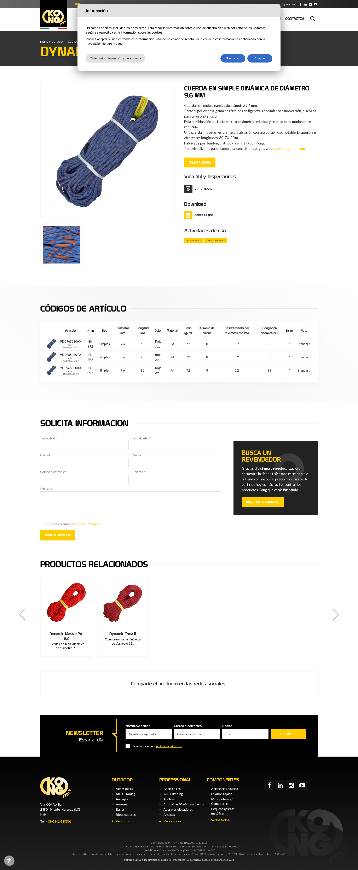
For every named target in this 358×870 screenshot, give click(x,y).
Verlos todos (125, 821)
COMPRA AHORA (200, 162)
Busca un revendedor (262, 501)
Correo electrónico (54, 472)
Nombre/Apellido (138, 726)
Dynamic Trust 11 (122, 634)
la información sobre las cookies (140, 32)
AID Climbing (125, 794)
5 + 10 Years (204, 188)
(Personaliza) (177, 859)
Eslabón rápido (221, 794)
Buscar (312, 18)
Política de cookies (159, 859)
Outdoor (58, 41)
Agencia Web (226, 859)
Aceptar (260, 58)
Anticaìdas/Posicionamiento (183, 804)
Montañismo (215, 240)
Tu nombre (48, 438)
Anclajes (122, 799)
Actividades (142, 438)
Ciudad (46, 455)
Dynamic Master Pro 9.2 (66, 636)
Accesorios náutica (224, 789)
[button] (22, 614)
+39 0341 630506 (58, 821)
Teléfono (140, 472)
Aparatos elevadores (178, 809)
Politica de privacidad (136, 859)
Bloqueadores (126, 814)
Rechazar (232, 58)
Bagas (120, 809)
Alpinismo (193, 240)
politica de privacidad (85, 524)
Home (44, 41)
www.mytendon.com (289, 148)
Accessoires (124, 789)
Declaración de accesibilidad (202, 859)
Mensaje (47, 488)
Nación (139, 455)
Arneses (121, 804)
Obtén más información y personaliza (115, 58)
